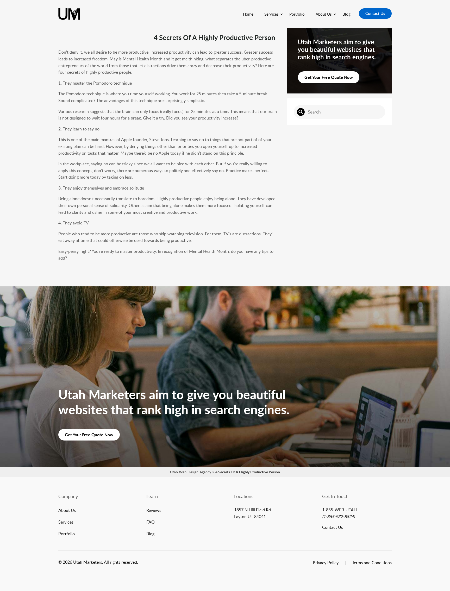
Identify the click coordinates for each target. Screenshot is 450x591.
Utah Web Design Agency (190, 471)
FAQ (150, 522)
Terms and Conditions (372, 563)
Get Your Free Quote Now (328, 77)
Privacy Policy (326, 563)
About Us (324, 14)
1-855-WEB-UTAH (339, 510)
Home (248, 14)
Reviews (153, 510)
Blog (346, 14)
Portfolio (297, 14)
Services (271, 14)
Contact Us (375, 13)
